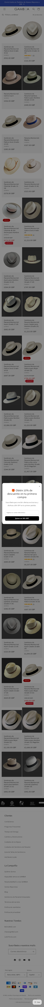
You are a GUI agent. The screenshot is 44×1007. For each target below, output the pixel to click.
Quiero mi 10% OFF (22, 518)
